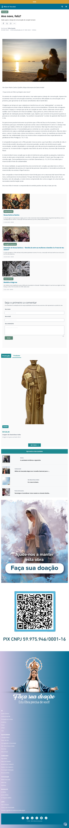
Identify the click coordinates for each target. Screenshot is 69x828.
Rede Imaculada (5, 779)
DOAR (34, 2)
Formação (4, 12)
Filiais (2, 725)
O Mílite (3, 792)
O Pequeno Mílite (6, 798)
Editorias (3, 782)
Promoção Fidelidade (7, 770)
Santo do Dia (5, 740)
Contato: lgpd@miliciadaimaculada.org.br (13, 810)
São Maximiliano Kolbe (7, 746)
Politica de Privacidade (7, 807)
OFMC (3, 728)
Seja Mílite (4, 758)
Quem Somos (5, 713)
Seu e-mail (8, 316)
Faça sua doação (6, 761)
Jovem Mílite (4, 795)
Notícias (3, 785)
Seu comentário (9, 323)
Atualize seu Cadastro (7, 764)
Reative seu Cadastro (7, 767)
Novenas (3, 749)
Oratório (3, 722)
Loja (2, 730)
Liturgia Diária (5, 737)
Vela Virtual (4, 752)
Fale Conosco (5, 804)
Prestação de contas (7, 719)
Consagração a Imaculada (8, 743)
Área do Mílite (5, 773)
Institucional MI (5, 716)
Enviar (9, 338)
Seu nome (7, 309)
